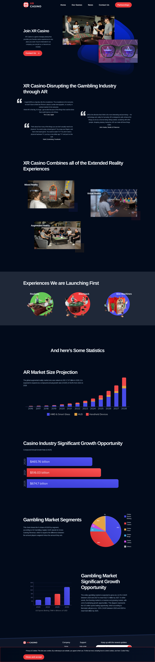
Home (63, 5)
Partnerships (123, 5)
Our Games (77, 5)
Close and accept (34, 657)
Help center (83, 646)
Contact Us (104, 5)
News (90, 5)
